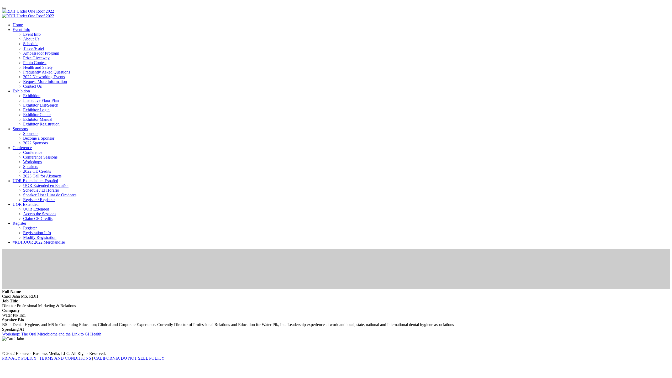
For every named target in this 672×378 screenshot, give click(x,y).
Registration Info (37, 232)
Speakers (30, 166)
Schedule (30, 43)
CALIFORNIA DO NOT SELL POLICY (129, 358)
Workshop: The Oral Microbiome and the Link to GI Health (51, 334)
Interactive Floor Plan (41, 100)
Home (18, 25)
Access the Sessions (39, 214)
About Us (31, 39)
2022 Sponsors (35, 143)
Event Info (21, 29)
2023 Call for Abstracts (42, 176)
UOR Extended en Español (35, 180)
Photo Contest (34, 62)
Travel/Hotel (33, 48)
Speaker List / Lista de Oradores (49, 195)
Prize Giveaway (36, 58)
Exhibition (21, 91)
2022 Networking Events (44, 77)
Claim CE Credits (37, 218)
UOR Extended (26, 204)
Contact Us (32, 86)
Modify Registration (39, 237)
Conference (22, 147)
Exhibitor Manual (37, 119)
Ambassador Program (41, 53)
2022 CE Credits (37, 171)
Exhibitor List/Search (40, 105)
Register (19, 223)
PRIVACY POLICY (19, 358)
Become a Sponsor (38, 138)
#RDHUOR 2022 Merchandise (39, 242)
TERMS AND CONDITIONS (65, 358)
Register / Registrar (39, 199)
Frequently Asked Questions (46, 72)
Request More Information (45, 81)
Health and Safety (38, 67)
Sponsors (20, 129)
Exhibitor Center (37, 114)
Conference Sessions (40, 157)
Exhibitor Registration (41, 124)
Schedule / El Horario (41, 190)
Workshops (32, 162)
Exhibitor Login (36, 110)
